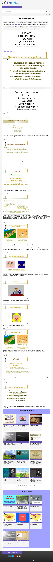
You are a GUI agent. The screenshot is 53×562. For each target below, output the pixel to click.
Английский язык (11, 22)
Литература (17, 24)
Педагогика (25, 26)
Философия (12, 28)
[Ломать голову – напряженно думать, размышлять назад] (16, 299)
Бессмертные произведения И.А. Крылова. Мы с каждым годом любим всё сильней (35, 462)
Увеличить (47, 49)
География (30, 22)
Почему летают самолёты (35, 506)
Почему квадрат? (20, 524)
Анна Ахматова (20, 443)
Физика (43, 26)
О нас (4, 560)
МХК (38, 24)
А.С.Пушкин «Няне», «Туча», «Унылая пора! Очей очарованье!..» (9, 426)
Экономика (37, 28)
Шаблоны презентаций (24, 28)
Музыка (34, 24)
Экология (32, 28)
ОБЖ (4, 26)
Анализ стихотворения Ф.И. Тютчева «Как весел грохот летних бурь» (9, 462)
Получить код (7, 49)
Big (12, 2)
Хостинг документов (34, 560)
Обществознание (10, 26)
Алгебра (5, 22)
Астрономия (18, 22)
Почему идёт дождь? (8, 506)
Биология (24, 22)
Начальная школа (43, 24)
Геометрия (35, 22)
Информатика (6, 24)
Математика (23, 24)
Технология (38, 26)
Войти (49, 14)
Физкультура (6, 28)
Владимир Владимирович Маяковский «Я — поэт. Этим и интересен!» (35, 480)
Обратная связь (20, 560)
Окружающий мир (18, 26)
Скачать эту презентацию (26, 47)
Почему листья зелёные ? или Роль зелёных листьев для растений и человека (22, 507)
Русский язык (32, 26)
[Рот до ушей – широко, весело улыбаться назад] (16, 324)
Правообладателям (11, 560)
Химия (17, 28)
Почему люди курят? (34, 524)
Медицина (29, 24)
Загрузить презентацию (12, 552)
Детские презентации (43, 22)
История (12, 24)
